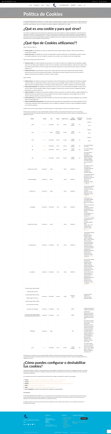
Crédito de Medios (67, 419)
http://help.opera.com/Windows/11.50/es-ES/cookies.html (41, 387)
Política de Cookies (67, 417)
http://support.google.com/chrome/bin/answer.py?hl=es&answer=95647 (45, 381)
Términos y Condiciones (65, 423)
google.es (44, 124)
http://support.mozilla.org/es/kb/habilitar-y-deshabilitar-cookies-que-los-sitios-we (47, 380)
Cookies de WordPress (87, 229)
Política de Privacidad (65, 421)
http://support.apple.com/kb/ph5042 (36, 385)
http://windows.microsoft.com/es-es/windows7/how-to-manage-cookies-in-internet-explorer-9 (51, 383)
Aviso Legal (91, 216)
